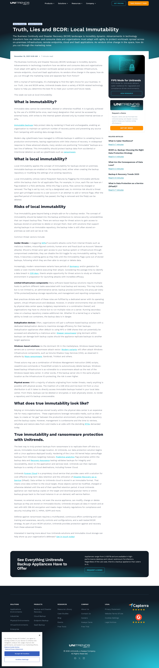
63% (44, 243)
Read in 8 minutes (116, 178)
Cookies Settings (112, 618)
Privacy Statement (112, 609)
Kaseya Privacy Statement (14, 649)
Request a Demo (94, 570)
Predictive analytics (65, 457)
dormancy (74, 266)
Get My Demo (126, 128)
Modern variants (69, 349)
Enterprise (14, 629)
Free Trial (85, 627)
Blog (59, 618)
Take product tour (138, 3)
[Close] (39, 635)
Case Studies (63, 614)
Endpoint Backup (41, 620)
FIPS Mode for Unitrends (126, 80)
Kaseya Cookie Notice (11, 647)
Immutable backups (23, 125)
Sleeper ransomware (66, 333)
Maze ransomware (33, 356)
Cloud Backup (40, 616)
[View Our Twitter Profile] (79, 658)
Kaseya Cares (86, 622)
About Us (85, 609)
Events (60, 622)
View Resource (126, 93)
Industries (14, 616)
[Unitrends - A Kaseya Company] (79, 646)
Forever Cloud (30, 473)
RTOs (87, 424)
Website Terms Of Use (114, 614)
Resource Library (65, 609)
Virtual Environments (19, 625)
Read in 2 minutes (116, 169)
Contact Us (86, 614)
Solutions (62, 3)
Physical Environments (19, 620)
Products (48, 3)
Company (90, 3)
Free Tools (62, 627)
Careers (84, 618)
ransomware (69, 152)
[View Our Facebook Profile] (75, 658)
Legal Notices (110, 622)
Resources (76, 3)
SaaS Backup (39, 625)
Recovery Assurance (40, 460)
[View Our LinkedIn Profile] (84, 658)
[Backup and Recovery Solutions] (19, 3)
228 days (34, 273)
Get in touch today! (65, 536)
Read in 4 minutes (116, 157)
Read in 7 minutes (116, 144)
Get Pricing (119, 3)
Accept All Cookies (22, 653)
